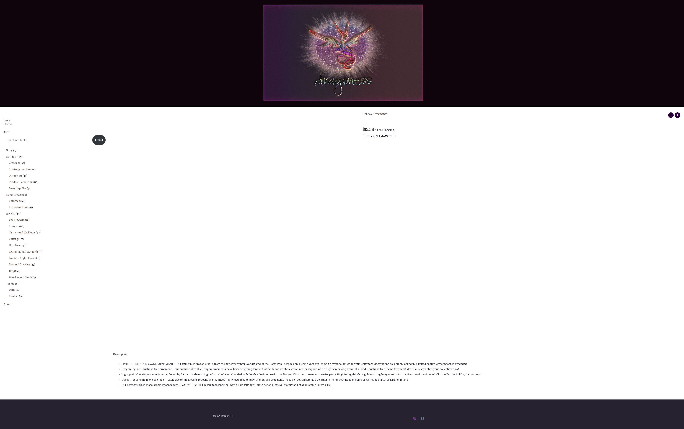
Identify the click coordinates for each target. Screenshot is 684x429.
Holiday (367, 113)
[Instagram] (414, 418)
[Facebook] (422, 418)
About (8, 304)
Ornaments (380, 113)
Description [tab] (120, 354)
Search (7, 132)
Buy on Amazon (379, 136)
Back (7, 120)
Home (8, 124)
